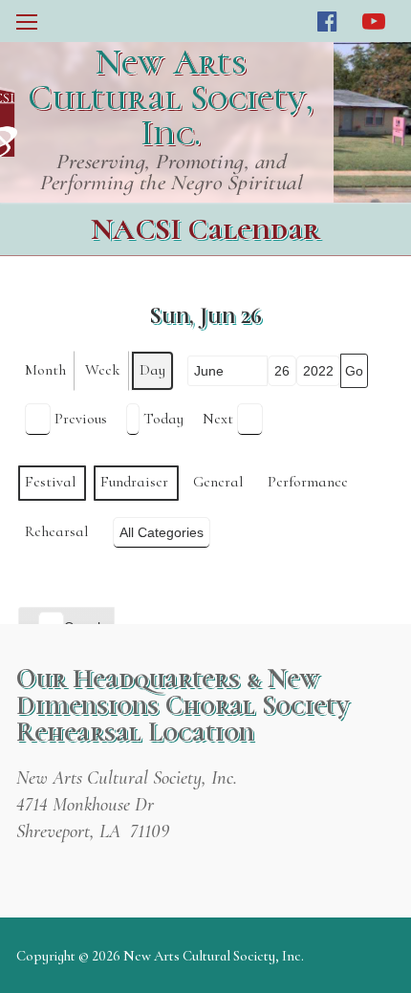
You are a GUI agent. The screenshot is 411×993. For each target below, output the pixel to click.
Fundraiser (134, 481)
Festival (50, 481)
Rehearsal (56, 531)
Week (102, 369)
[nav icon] (26, 21)
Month (45, 369)
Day (152, 369)
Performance (308, 481)
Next (218, 418)
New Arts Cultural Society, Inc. (171, 98)
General (218, 481)
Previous (80, 418)
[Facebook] (327, 21)
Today (163, 418)
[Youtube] (374, 21)
